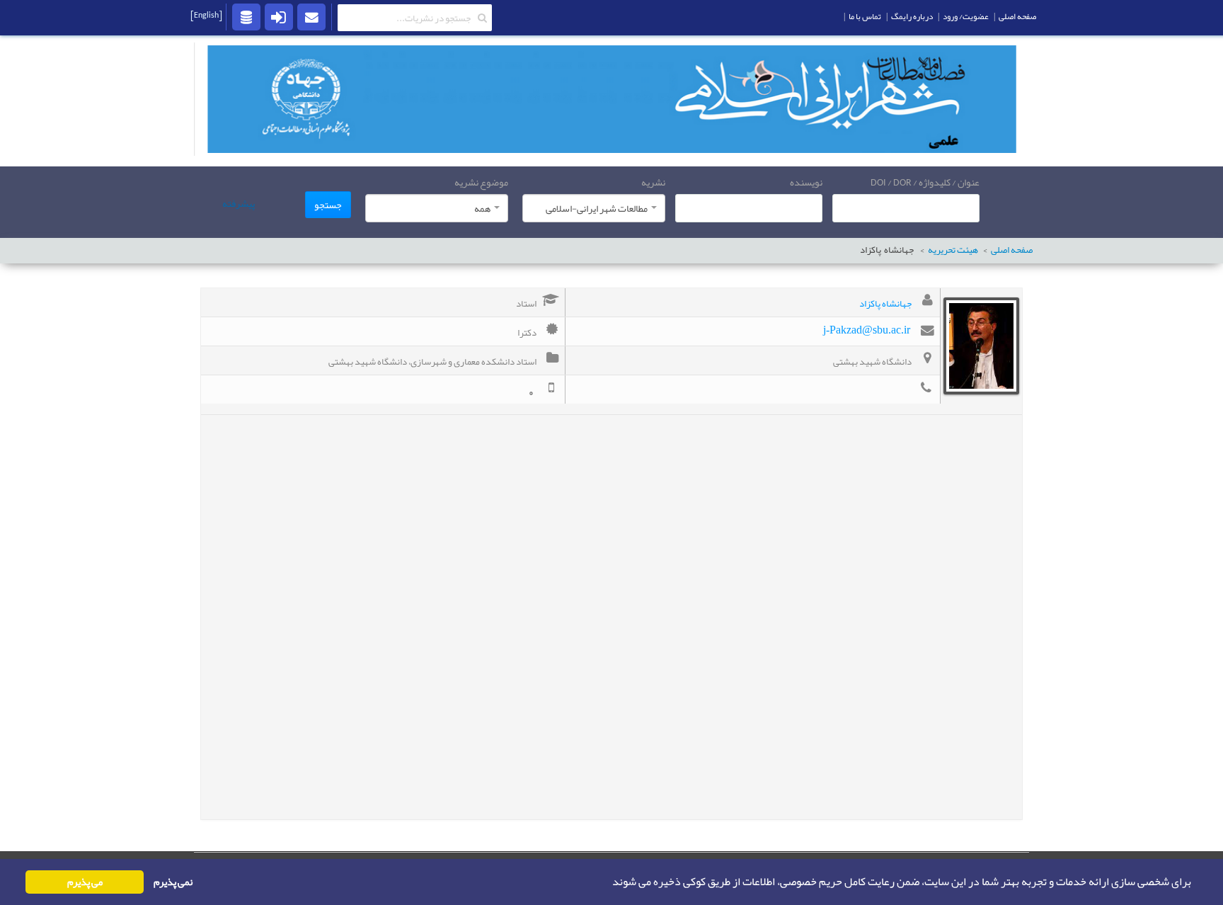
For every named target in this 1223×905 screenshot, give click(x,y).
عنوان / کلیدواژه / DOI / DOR (925, 181)
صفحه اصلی (1012, 250)
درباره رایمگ (912, 16)
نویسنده (806, 181)
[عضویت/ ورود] (279, 16)
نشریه (653, 181)
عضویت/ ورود (966, 16)
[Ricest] (246, 16)
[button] (608, 882)
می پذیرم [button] (85, 882)
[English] (206, 14)
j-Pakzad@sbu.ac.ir (866, 330)
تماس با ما (865, 16)
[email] (311, 16)
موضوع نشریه (481, 181)
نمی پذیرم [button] (173, 882)
